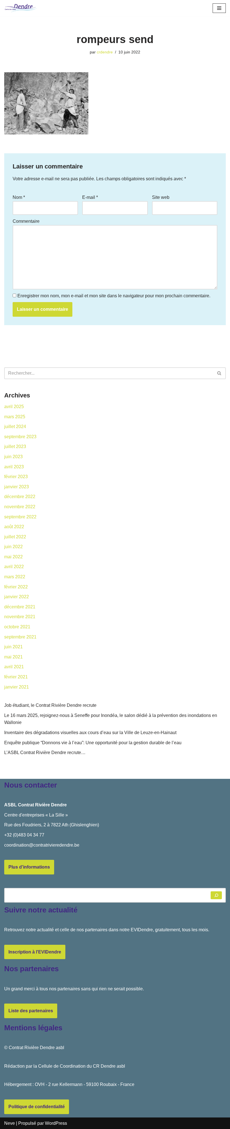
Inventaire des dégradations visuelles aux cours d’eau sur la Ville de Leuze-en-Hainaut (90, 732)
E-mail (90, 197)
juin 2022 (13, 546)
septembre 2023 (20, 436)
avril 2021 (14, 666)
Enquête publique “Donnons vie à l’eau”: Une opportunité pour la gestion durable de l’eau (92, 742)
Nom (19, 197)
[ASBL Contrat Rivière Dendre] (21, 8)
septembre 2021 (20, 637)
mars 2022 (14, 576)
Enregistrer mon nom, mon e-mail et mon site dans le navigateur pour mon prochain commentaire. (113, 295)
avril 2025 (14, 406)
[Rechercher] (219, 373)
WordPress (56, 1123)
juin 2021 (13, 646)
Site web (160, 197)
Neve (9, 1123)
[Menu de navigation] (219, 8)
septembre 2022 (20, 516)
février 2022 (16, 586)
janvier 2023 (16, 486)
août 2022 (14, 526)
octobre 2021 (17, 626)
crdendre (105, 52)
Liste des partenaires (30, 1010)
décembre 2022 (19, 496)
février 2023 (16, 476)
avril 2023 (14, 466)
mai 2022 (13, 556)
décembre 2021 (19, 606)
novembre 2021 (19, 616)
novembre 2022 (19, 506)
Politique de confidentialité (36, 1106)
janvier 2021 (16, 687)
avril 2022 (14, 566)
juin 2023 (13, 456)
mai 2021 (13, 657)
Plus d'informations (29, 867)
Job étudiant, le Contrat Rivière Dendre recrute (50, 705)
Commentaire (26, 221)
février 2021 (16, 676)
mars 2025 (14, 416)
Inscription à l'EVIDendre (34, 952)
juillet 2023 (15, 446)
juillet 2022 (15, 536)
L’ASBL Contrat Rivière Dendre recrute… (45, 752)
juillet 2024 (15, 426)
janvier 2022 (16, 596)
